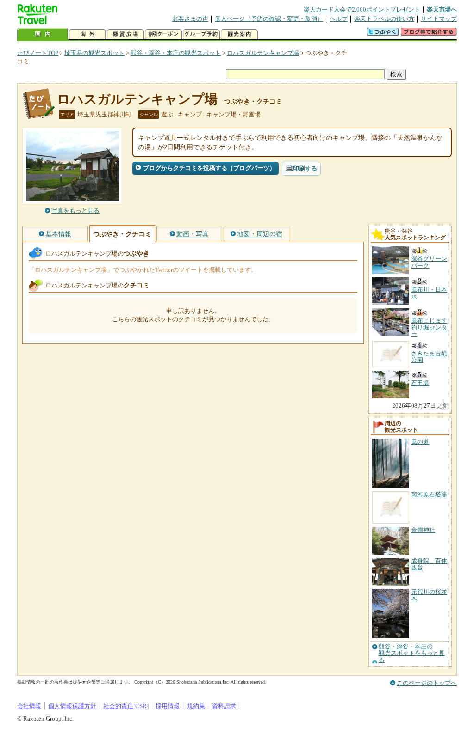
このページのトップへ (427, 682)
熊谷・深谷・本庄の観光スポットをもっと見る (412, 653)
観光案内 (239, 34)
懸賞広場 (125, 34)
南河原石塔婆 (429, 494)
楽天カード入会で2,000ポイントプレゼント (362, 9)
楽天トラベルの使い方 (384, 18)
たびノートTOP (37, 52)
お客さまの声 (190, 18)
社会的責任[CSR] (126, 705)
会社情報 (29, 705)
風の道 (420, 441)
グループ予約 (201, 34)
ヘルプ (339, 18)
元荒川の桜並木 (429, 595)
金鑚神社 (423, 529)
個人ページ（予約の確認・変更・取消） (269, 18)
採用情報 (168, 705)
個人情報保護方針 (72, 705)
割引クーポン (163, 34)
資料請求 (224, 705)
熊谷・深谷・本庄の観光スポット (176, 52)
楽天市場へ (442, 9)
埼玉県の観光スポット (94, 52)
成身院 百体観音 (429, 564)
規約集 (196, 705)
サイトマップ (439, 18)
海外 (87, 34)
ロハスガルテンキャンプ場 (263, 52)
